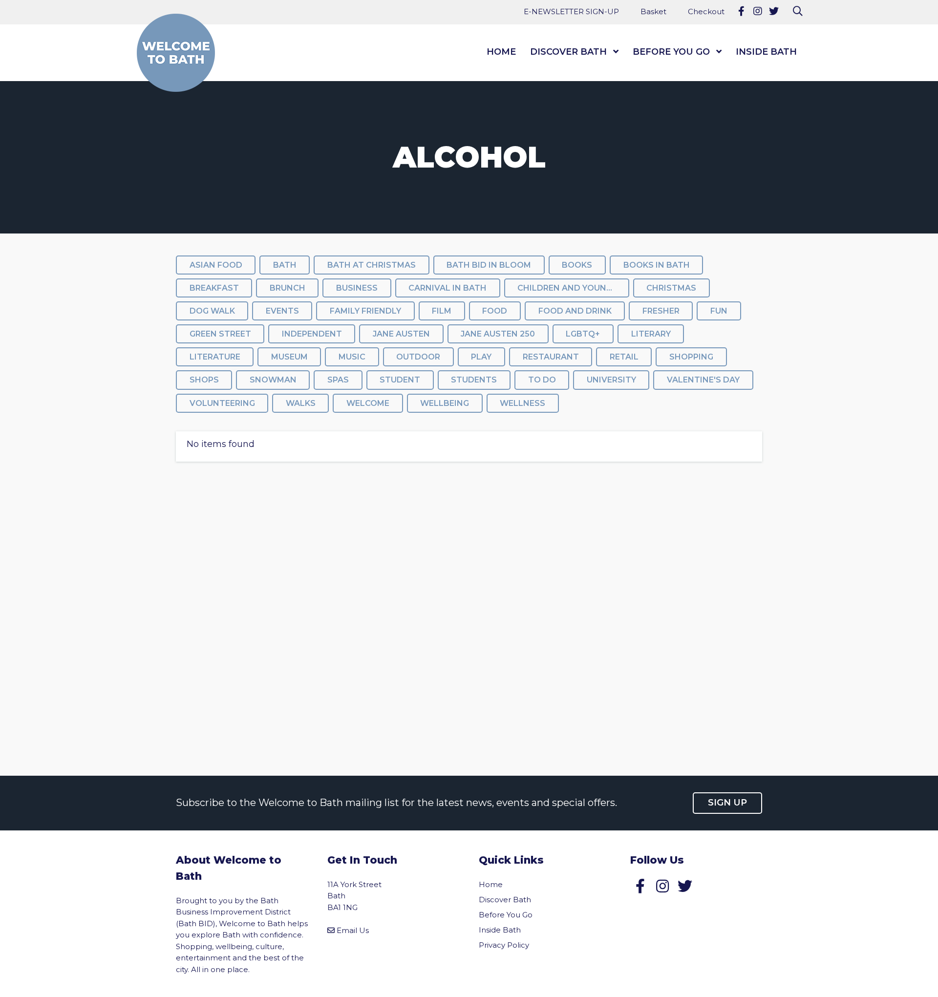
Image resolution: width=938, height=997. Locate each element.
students (474, 379)
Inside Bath (766, 51)
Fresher (661, 311)
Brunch (287, 288)
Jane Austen (401, 334)
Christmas (671, 288)
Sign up (727, 802)
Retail (624, 356)
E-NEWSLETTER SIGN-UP (571, 11)
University (611, 379)
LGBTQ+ (583, 334)
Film (441, 311)
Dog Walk (212, 311)
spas (338, 379)
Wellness (522, 403)
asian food (216, 265)
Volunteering (222, 403)
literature (215, 356)
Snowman (273, 379)
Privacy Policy (504, 945)
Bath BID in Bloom (489, 265)
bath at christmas (371, 265)
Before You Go (671, 51)
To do (542, 379)
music (352, 356)
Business (357, 288)
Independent (312, 334)
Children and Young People (573, 288)
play (481, 356)
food (494, 311)
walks (301, 403)
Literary (651, 334)
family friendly (365, 311)
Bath (285, 265)
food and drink (575, 311)
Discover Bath (568, 51)
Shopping (691, 356)
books (577, 265)
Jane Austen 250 (498, 334)
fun (718, 311)
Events (282, 311)
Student (400, 379)
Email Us (353, 930)
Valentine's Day (703, 379)
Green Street (220, 334)
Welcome (367, 403)
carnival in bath (447, 288)
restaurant (551, 356)
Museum (289, 356)
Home (501, 51)
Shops (204, 379)
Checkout (706, 11)
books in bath (656, 265)
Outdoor (418, 356)
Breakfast (214, 288)
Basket (653, 11)
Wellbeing (444, 403)
